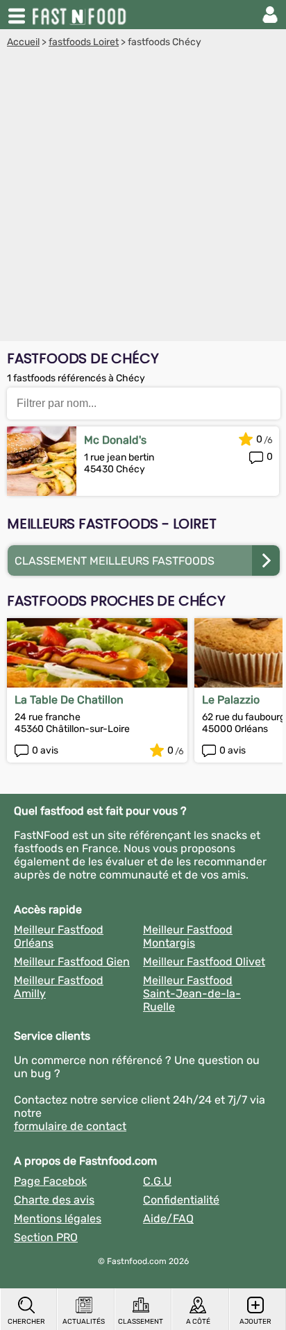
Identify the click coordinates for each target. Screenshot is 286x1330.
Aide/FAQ (168, 1218)
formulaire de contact (70, 1126)
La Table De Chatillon (69, 699)
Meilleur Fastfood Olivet (204, 961)
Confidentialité (181, 1199)
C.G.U (157, 1181)
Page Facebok (50, 1181)
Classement (140, 1321)
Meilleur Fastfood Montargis (188, 936)
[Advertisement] (143, 198)
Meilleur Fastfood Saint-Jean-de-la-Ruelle (192, 993)
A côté (198, 1321)
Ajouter (255, 1321)
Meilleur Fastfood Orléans (58, 936)
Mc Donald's (115, 440)
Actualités (83, 1321)
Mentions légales (57, 1218)
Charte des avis (54, 1199)
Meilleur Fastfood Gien (72, 961)
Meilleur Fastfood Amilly (58, 987)
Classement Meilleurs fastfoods (114, 560)
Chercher (26, 1321)
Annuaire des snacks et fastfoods (80, 14)
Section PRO (46, 1237)
